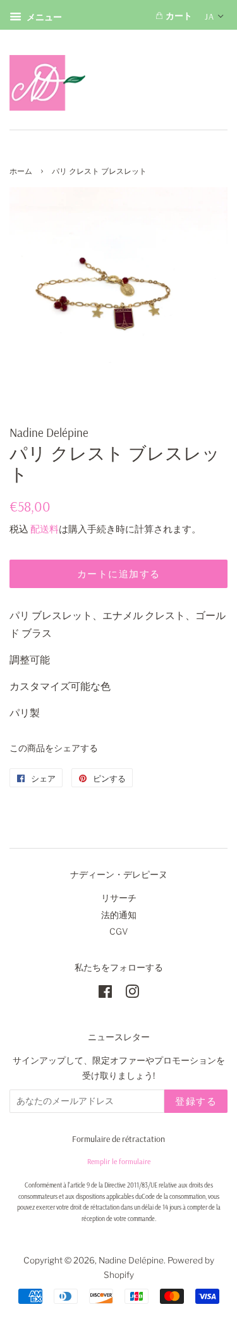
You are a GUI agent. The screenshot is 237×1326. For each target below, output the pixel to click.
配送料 (44, 529)
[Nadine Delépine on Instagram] (132, 994)
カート (177, 15)
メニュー (43, 16)
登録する (196, 1101)
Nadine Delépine (131, 1260)
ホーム (20, 171)
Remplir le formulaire (118, 1161)
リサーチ (119, 898)
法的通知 (119, 915)
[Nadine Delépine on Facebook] (105, 994)
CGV (118, 931)
